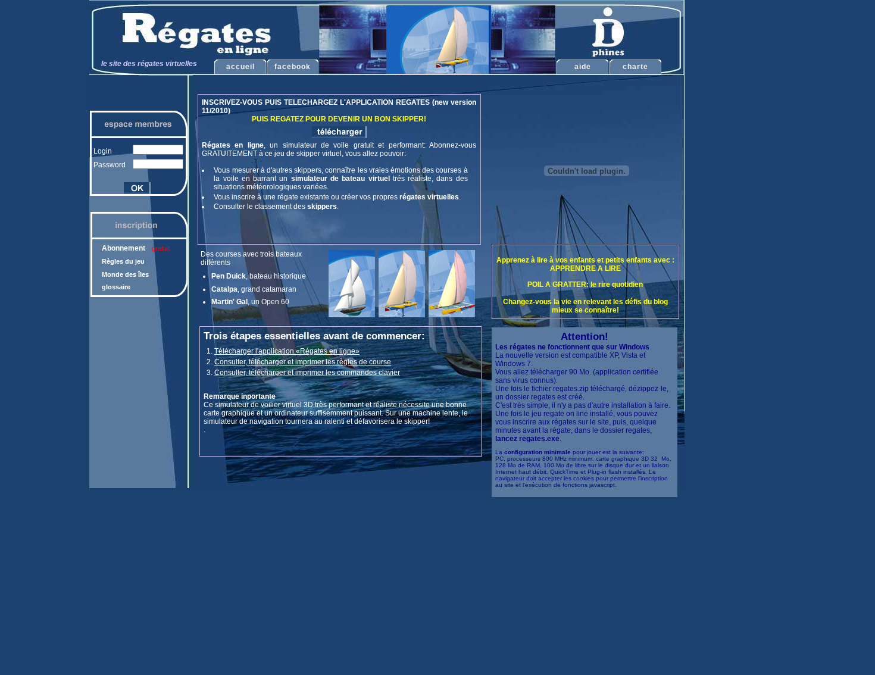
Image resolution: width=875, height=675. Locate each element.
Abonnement (136, 248)
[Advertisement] (737, 190)
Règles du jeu (123, 261)
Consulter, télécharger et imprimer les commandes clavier (307, 372)
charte (635, 66)
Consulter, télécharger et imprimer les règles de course (302, 362)
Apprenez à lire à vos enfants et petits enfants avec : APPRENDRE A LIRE (585, 264)
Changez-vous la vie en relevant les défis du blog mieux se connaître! (585, 306)
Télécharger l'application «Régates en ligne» (287, 351)
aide (582, 66)
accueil (240, 66)
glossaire (116, 286)
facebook (292, 66)
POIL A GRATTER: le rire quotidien (585, 284)
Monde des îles (125, 274)
